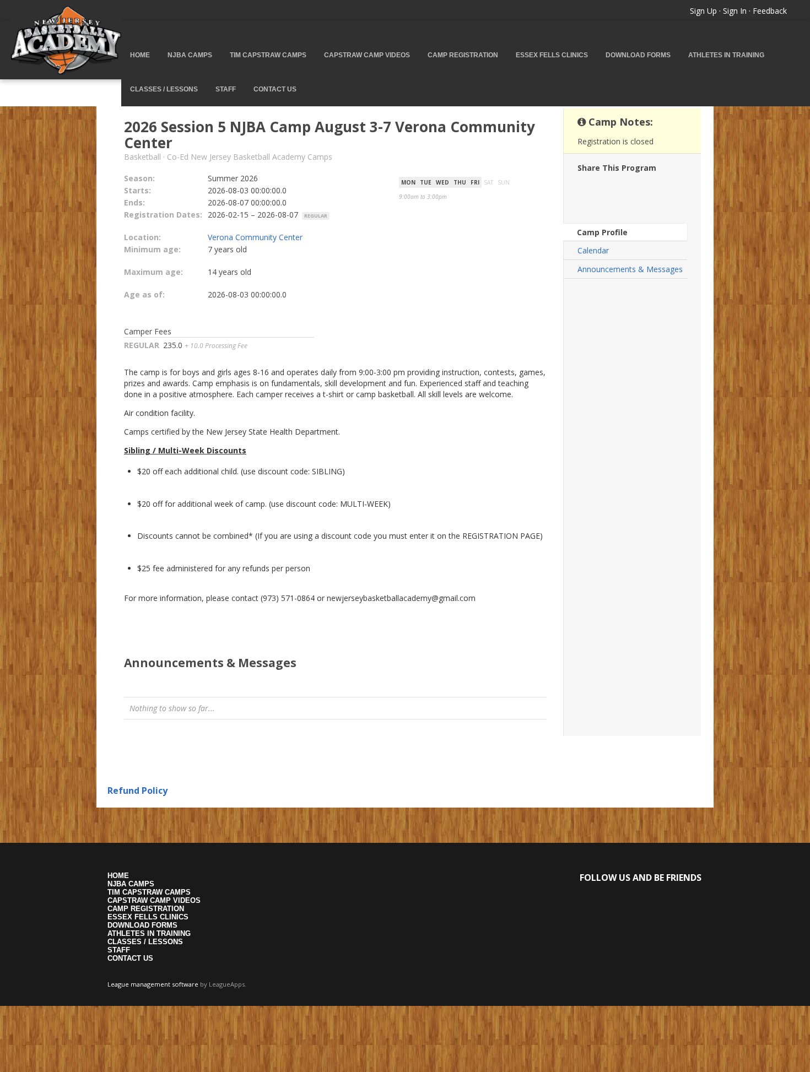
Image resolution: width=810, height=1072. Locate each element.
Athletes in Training (726, 55)
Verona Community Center (255, 237)
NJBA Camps (190, 55)
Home (140, 55)
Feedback (770, 11)
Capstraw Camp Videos (367, 55)
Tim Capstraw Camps (268, 55)
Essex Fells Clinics (552, 55)
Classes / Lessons (164, 89)
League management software (152, 984)
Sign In (735, 11)
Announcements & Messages (630, 269)
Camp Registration (463, 55)
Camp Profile (602, 232)
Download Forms (638, 55)
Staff (225, 89)
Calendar (593, 250)
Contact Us (274, 89)
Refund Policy (137, 790)
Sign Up (703, 11)
